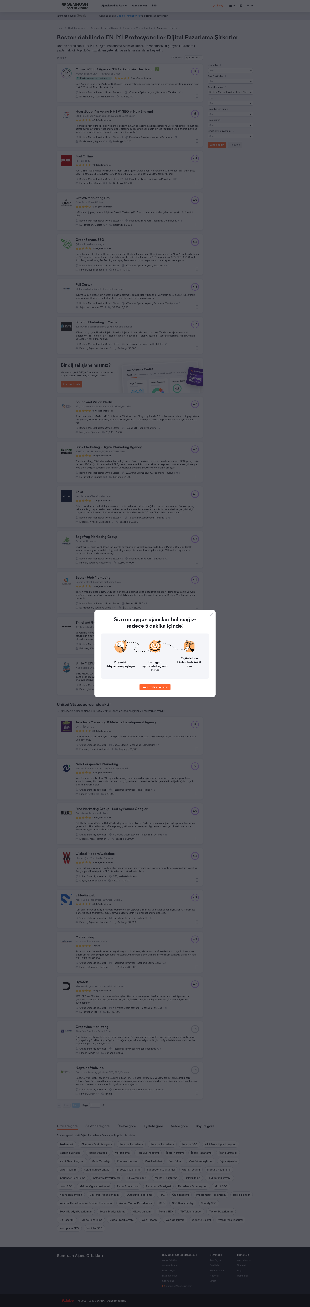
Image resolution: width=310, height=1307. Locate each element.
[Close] (212, 614)
